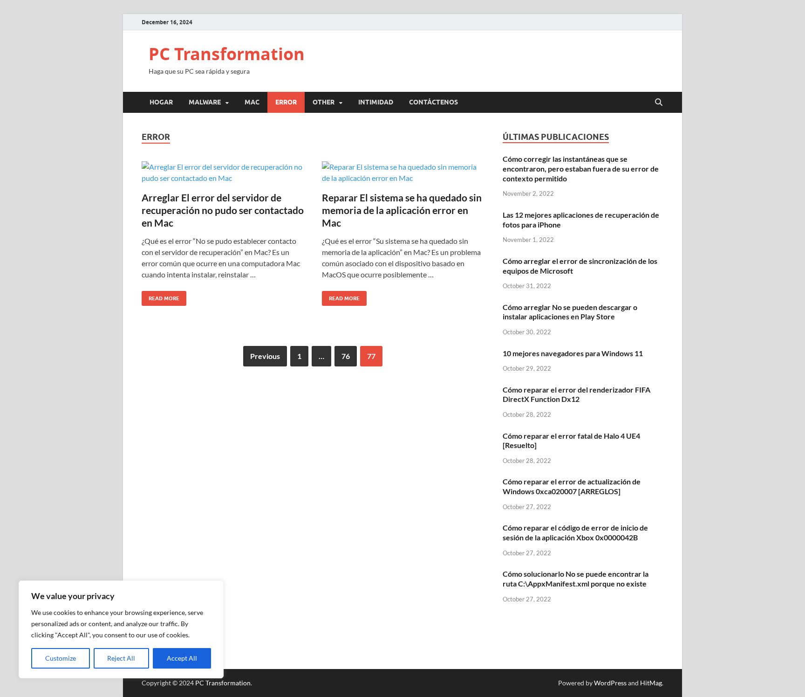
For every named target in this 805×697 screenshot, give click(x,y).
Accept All (182, 658)
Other (323, 102)
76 (345, 356)
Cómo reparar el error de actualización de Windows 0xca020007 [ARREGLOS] (572, 486)
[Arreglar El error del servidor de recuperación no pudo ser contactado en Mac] (223, 172)
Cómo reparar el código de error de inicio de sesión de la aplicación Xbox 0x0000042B (575, 532)
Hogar (161, 102)
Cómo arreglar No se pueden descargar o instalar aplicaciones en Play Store (570, 312)
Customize (60, 658)
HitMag (651, 683)
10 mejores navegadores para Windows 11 (573, 353)
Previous (265, 356)
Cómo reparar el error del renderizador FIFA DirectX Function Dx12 (576, 394)
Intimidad (375, 102)
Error (286, 102)
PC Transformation (227, 53)
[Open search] (659, 102)
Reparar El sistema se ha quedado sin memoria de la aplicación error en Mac (402, 210)
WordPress (610, 683)
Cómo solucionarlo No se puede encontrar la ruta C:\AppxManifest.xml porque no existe (575, 578)
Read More (160, 296)
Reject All (121, 658)
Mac (252, 102)
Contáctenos (433, 102)
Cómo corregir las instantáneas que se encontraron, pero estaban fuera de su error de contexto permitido (581, 168)
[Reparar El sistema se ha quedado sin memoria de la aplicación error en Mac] (403, 172)
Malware (205, 102)
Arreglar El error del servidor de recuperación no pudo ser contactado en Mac (223, 210)
